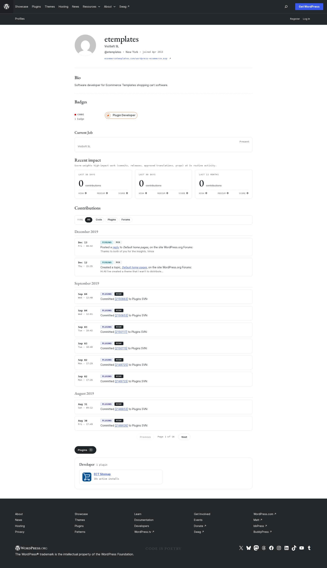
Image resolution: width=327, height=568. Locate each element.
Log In (306, 18)
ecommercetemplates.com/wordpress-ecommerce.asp (136, 58)
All (88, 219)
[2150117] (121, 331)
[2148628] (121, 425)
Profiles (20, 18)
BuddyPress (263, 531)
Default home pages (134, 267)
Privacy (19, 531)
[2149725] (121, 364)
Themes (80, 519)
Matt (258, 519)
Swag (199, 531)
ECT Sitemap (102, 474)
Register (295, 18)
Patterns (80, 531)
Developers (141, 526)
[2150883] (121, 298)
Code (99, 219)
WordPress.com (265, 514)
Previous (145, 436)
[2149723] (121, 381)
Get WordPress (309, 6)
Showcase (81, 514)
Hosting (20, 526)
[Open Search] (286, 6)
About (19, 514)
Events (198, 519)
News (18, 519)
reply (116, 247)
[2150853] (121, 315)
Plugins (112, 219)
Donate (200, 526)
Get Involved (202, 514)
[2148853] (121, 409)
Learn (137, 514)
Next (184, 436)
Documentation (143, 519)
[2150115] (121, 348)
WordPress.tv (144, 531)
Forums (125, 219)
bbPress (260, 526)
